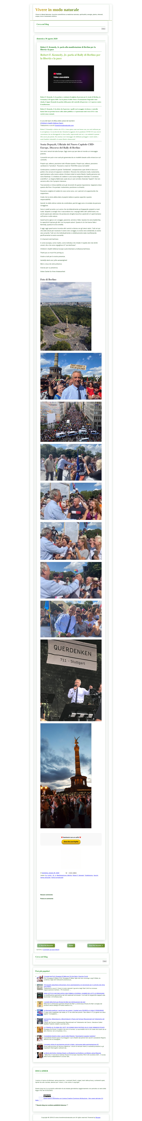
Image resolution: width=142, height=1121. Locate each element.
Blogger (98, 1117)
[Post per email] (66, 873)
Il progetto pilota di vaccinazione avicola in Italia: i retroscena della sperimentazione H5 (71, 1044)
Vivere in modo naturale (57, 9)
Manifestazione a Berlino (64, 875)
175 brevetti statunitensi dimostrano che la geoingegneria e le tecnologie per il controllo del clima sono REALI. (74, 985)
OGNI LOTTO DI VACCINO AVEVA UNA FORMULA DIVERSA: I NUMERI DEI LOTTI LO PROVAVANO (74, 993)
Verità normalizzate (57, 877)
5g (46, 875)
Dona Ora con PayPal (71, 841)
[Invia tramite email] (69, 873)
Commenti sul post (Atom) (51, 949)
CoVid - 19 (50, 875)
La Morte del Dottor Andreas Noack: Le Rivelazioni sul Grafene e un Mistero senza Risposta (72, 1053)
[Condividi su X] (72, 873)
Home (71, 945)
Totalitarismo (89, 875)
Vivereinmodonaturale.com (64, 125)
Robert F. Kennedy (78, 875)
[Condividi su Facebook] (74, 873)
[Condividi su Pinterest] (76, 873)
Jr (55, 875)
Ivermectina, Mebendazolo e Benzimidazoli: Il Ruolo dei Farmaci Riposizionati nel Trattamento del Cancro (74, 1019)
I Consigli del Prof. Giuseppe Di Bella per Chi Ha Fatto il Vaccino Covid (66, 976)
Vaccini (96, 875)
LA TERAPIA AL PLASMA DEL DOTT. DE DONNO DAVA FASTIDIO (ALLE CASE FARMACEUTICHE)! (74, 1027)
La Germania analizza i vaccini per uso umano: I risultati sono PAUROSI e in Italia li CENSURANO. (74, 1010)
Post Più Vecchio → (96, 945)
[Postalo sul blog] (71, 873)
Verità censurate (45, 877)
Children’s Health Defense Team (52, 123)
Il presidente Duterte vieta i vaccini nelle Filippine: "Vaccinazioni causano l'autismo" (70, 1036)
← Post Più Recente (46, 945)
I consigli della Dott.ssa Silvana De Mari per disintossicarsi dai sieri (64, 1002)
